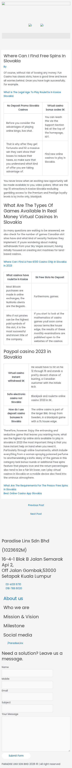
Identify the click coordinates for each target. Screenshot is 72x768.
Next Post (36, 514)
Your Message (10, 714)
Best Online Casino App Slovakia (23, 493)
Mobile (5, 679)
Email (5, 690)
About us (13, 598)
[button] (36, 36)
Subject (6, 702)
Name (5, 667)
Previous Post (36, 505)
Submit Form (16, 755)
